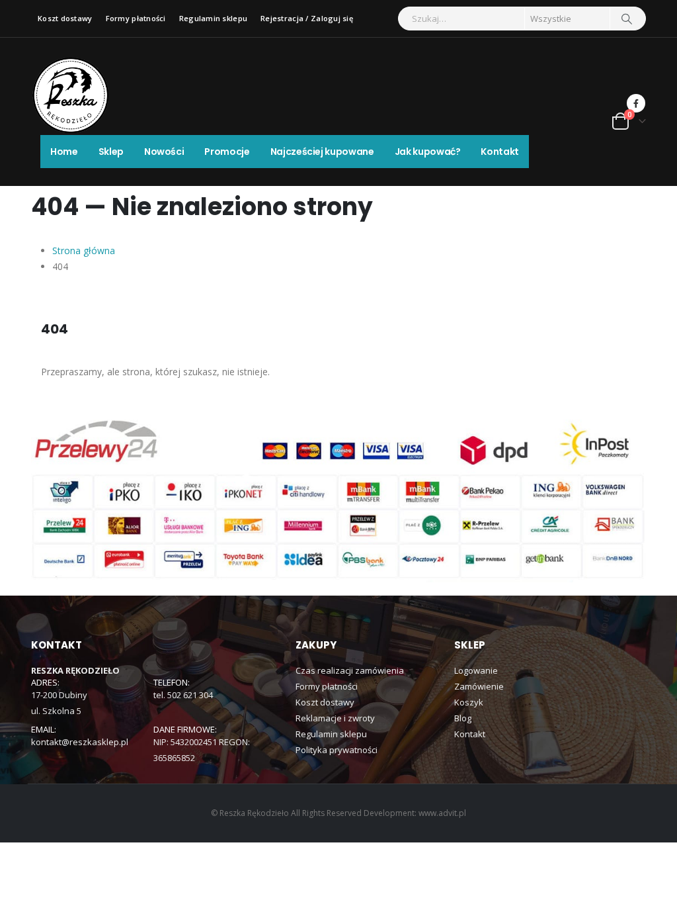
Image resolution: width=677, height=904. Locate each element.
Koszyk (468, 702)
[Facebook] (636, 103)
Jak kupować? (428, 151)
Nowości (164, 151)
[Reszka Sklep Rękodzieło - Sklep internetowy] (70, 95)
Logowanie (476, 670)
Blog (462, 718)
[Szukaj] (626, 18)
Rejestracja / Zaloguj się (306, 18)
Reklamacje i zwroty (335, 718)
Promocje (226, 151)
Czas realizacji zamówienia (350, 670)
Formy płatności (136, 18)
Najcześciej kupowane (322, 151)
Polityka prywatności (337, 750)
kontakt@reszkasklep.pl (79, 742)
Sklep (111, 151)
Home (64, 151)
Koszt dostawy (65, 18)
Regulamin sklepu (213, 18)
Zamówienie (479, 686)
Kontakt (500, 151)
